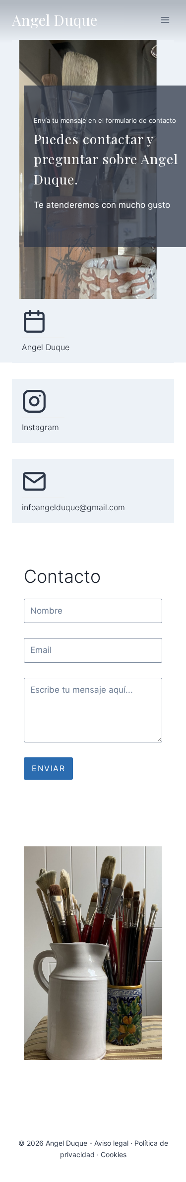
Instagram (40, 427)
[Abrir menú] (165, 19)
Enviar (48, 768)
